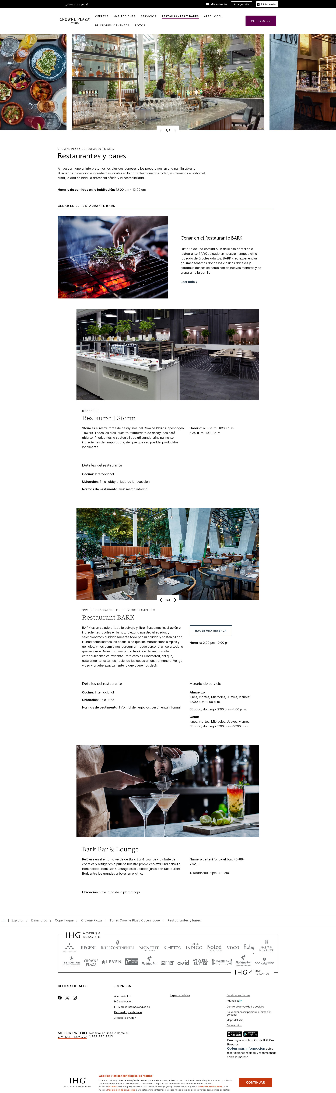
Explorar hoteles (180, 995)
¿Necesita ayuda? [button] (77, 4)
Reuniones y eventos (112, 25)
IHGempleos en (123, 1001)
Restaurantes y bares (180, 16)
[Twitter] (67, 997)
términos (113, 1086)
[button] (267, 4)
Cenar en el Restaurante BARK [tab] (86, 206)
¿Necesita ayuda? (125, 1017)
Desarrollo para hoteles (128, 1012)
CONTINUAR (255, 1082)
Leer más (188, 282)
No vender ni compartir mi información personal (249, 1013)
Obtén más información (246, 1048)
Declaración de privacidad (121, 1089)
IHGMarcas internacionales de (132, 1006)
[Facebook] (60, 997)
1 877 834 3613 (101, 1036)
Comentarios (234, 1025)
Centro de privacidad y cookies (245, 1006)
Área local (213, 16)
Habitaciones (125, 16)
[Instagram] (74, 997)
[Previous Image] (161, 130)
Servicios (148, 16)
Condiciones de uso (238, 995)
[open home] (5, 920)
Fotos (140, 25)
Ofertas (102, 16)
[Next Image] (174, 130)
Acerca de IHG (122, 996)
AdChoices (233, 1000)
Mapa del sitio (235, 1020)
